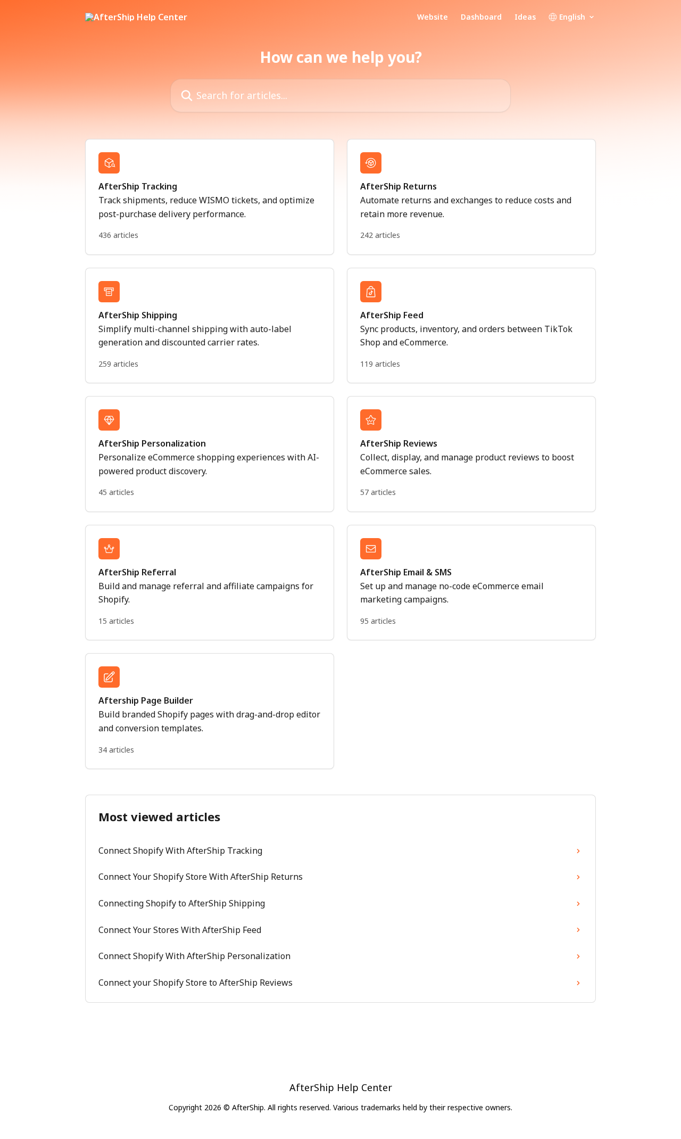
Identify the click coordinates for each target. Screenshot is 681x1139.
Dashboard (481, 17)
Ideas (525, 17)
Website (432, 17)
